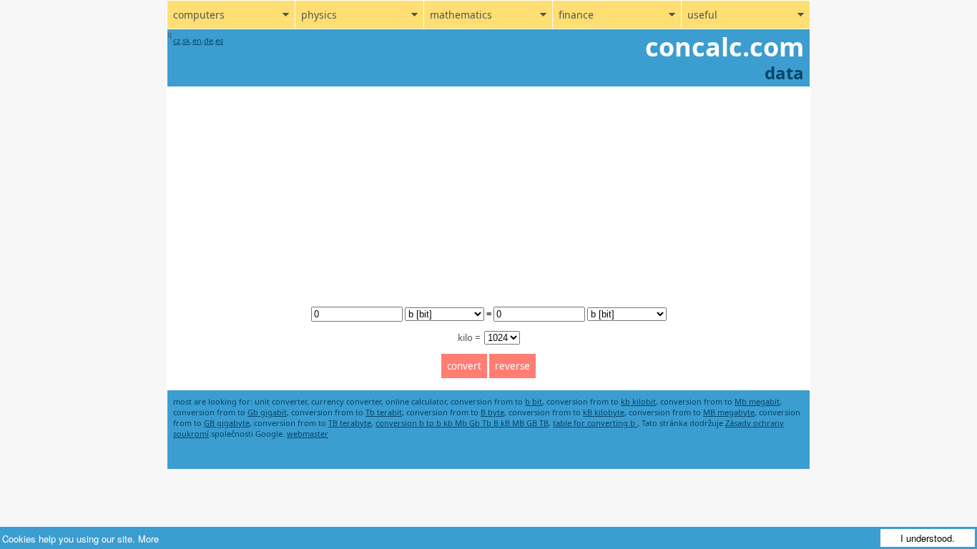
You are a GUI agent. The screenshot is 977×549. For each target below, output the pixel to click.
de (208, 40)
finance (576, 14)
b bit (533, 401)
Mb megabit (757, 401)
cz (176, 40)
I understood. (927, 538)
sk (186, 40)
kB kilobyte (603, 412)
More (148, 538)
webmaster (307, 433)
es (219, 40)
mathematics (461, 14)
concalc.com (724, 46)
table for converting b (595, 422)
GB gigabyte (227, 422)
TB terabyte (349, 422)
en (197, 40)
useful (702, 14)
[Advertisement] (488, 194)
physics (319, 14)
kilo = (470, 337)
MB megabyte (729, 412)
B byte (492, 412)
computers (199, 14)
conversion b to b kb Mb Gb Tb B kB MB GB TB (462, 422)
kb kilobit (638, 401)
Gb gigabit (267, 412)
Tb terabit (383, 412)
